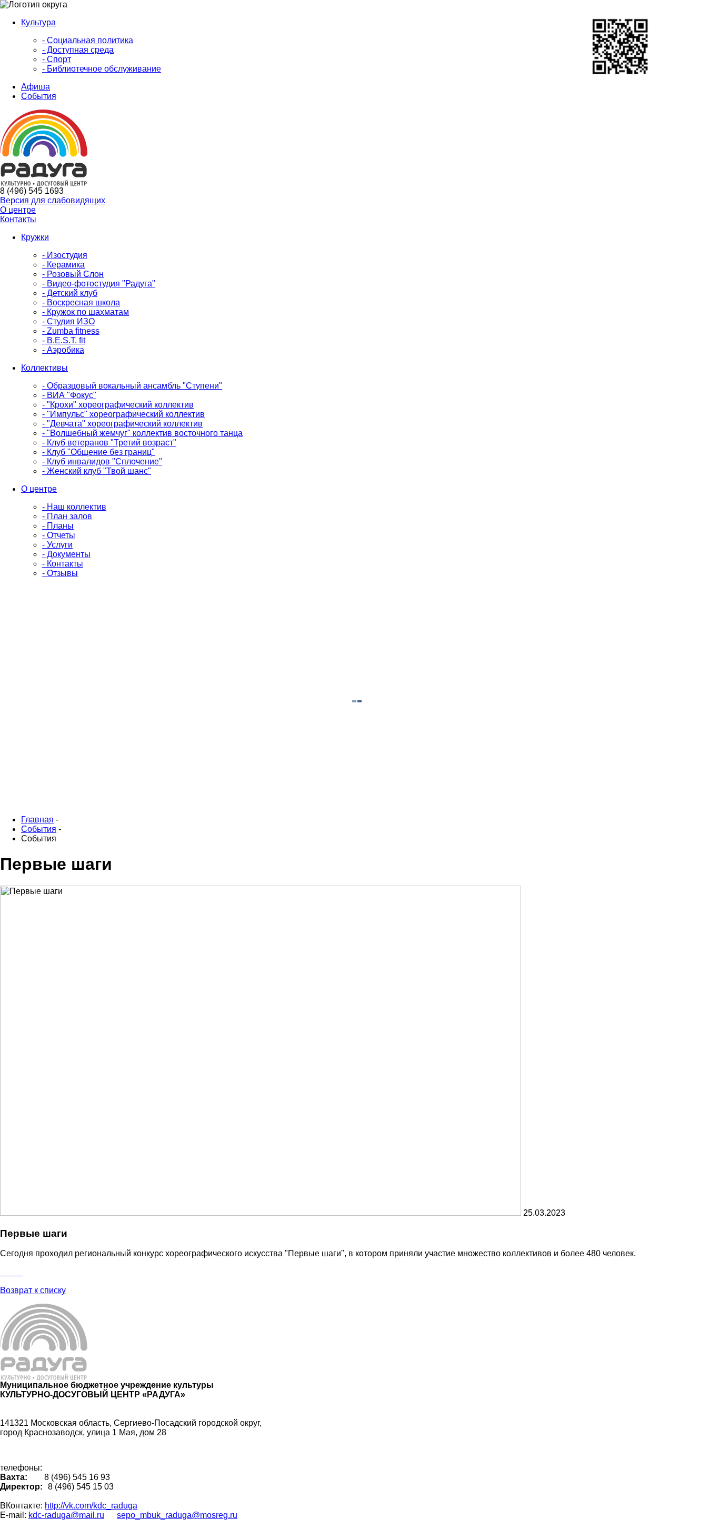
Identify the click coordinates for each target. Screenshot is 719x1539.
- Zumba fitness (70, 330)
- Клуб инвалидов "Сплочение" (102, 461)
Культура (38, 22)
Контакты (18, 219)
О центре (18, 209)
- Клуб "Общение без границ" (98, 452)
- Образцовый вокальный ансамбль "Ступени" (132, 385)
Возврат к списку (33, 1290)
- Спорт (56, 59)
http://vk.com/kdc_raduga (91, 1505)
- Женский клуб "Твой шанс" (96, 470)
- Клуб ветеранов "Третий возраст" (109, 442)
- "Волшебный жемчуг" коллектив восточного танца (142, 433)
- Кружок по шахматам (85, 311)
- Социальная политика (87, 40)
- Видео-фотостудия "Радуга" (98, 283)
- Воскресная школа (81, 302)
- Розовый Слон (73, 274)
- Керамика (63, 264)
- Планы (58, 525)
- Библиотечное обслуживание (101, 68)
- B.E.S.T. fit (63, 340)
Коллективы (44, 367)
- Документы (66, 554)
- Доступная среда (78, 49)
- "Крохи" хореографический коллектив (118, 404)
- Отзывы (60, 573)
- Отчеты (58, 535)
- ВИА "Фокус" (69, 395)
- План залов (67, 516)
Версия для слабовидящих (52, 200)
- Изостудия (64, 255)
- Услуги (57, 544)
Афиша (35, 86)
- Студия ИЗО (68, 321)
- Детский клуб (69, 293)
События (38, 96)
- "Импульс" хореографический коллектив (123, 414)
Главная (37, 819)
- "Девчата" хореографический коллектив (122, 423)
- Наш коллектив (74, 506)
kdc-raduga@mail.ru (66, 1515)
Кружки (35, 237)
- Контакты (62, 563)
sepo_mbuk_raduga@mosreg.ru (177, 1515)
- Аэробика (63, 349)
